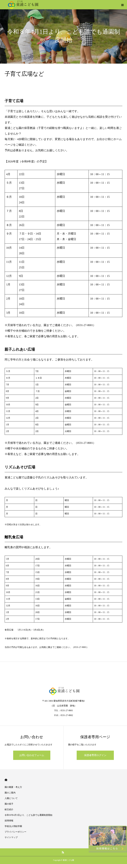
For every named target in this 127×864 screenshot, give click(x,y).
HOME (6, 780)
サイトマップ (11, 837)
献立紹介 (9, 809)
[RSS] (63, 852)
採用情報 (9, 820)
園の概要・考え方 (13, 787)
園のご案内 (10, 793)
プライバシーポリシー (15, 832)
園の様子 (9, 804)
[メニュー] (122, 4)
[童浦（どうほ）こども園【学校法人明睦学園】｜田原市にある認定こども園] (22, 4)
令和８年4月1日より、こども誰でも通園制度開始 (28, 815)
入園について (11, 798)
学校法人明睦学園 (13, 826)
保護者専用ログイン (95, 755)
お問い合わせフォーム (31, 755)
